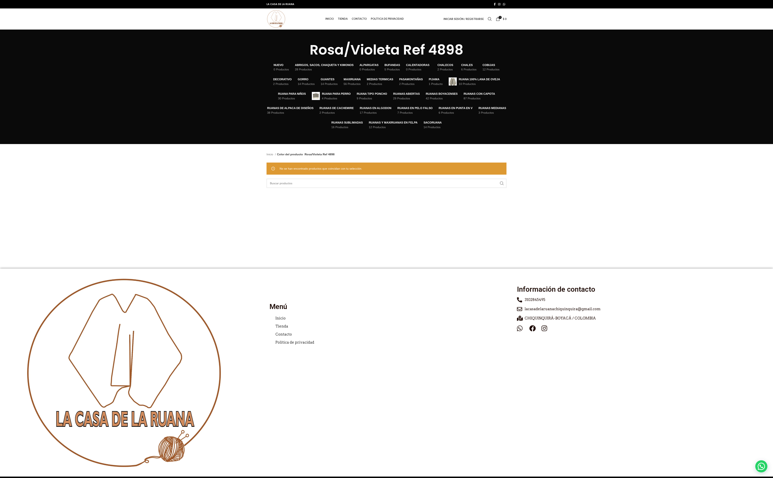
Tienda (281, 326)
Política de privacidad (294, 342)
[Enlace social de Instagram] (499, 4)
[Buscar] (490, 19)
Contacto (283, 334)
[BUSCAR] (501, 183)
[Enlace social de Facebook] (495, 4)
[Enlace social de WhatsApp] (504, 4)
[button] (761, 466)
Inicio (270, 154)
